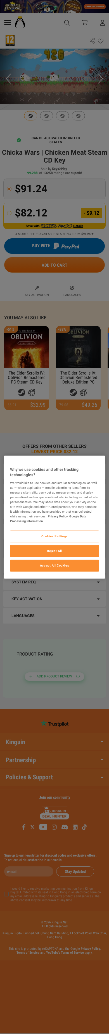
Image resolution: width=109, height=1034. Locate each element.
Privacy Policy (58, 516)
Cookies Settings (54, 536)
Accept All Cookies (54, 565)
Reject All (54, 551)
